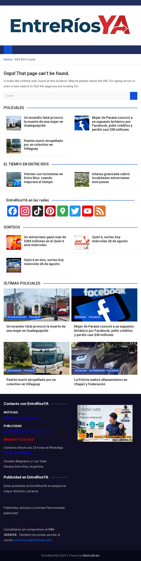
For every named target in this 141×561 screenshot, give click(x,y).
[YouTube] (87, 211)
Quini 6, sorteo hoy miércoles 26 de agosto (110, 239)
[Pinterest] (50, 211)
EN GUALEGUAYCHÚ (16, 317)
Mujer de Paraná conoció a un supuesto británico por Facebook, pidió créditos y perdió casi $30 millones (112, 123)
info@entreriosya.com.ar (22, 417)
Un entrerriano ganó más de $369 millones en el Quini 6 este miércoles (45, 241)
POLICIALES (34, 317)
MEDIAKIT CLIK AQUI (19, 439)
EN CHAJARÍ (81, 370)
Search (133, 96)
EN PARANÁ (80, 317)
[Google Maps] (62, 211)
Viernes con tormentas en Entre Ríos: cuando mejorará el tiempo (43, 178)
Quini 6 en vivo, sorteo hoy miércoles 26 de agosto (44, 262)
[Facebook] (12, 211)
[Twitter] (75, 211)
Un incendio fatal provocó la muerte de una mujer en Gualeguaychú (43, 121)
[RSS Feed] (100, 211)
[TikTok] (37, 211)
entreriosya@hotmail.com (33, 540)
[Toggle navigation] (16, 49)
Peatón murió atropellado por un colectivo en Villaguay (43, 145)
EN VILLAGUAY (14, 370)
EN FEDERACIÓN (97, 370)
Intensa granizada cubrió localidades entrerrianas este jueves (111, 178)
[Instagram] (25, 211)
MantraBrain (91, 555)
